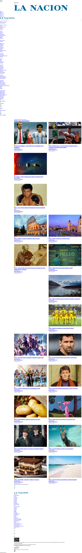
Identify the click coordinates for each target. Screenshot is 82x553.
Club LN (2, 15)
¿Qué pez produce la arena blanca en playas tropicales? (63, 479)
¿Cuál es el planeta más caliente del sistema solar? (28, 176)
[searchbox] (40, 20)
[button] (41, 66)
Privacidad (28, 545)
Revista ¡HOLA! (2, 91)
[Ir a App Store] (16, 541)
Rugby (1, 59)
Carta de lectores (3, 84)
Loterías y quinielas (3, 70)
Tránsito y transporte (3, 24)
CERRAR (1, 0)
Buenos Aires (2, 43)
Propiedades (2, 34)
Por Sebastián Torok (52, 148)
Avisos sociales (2, 83)
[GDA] (16, 548)
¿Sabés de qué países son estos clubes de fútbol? (61, 328)
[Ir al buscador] (15, 4)
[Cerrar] (14, 18)
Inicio (2, 11)
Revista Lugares (2, 92)
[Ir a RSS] (14, 536)
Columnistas (2, 54)
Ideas (1, 87)
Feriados (1, 69)
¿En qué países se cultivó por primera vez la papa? (27, 419)
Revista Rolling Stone (3, 94)
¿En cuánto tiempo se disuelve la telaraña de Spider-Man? (29, 357)
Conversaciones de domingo (4, 85)
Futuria (1, 31)
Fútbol (1, 58)
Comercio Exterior (3, 35)
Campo (1, 33)
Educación (1, 45)
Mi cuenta (2, 16)
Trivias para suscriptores (22, 119)
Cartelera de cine (2, 76)
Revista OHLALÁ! (2, 90)
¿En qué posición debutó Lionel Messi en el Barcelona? (63, 357)
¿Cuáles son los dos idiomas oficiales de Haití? (61, 268)
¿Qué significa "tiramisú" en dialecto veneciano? (26, 479)
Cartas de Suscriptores (3, 55)
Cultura (1, 46)
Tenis (1, 60)
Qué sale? (1, 75)
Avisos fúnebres (2, 82)
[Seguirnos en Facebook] (14, 528)
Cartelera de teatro (3, 77)
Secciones (2, 13)
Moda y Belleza (2, 72)
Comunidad (2, 47)
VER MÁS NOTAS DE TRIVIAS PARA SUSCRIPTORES (21, 484)
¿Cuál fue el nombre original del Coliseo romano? (27, 238)
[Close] (14, 485)
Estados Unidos (2, 40)
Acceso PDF (2, 80)
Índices (1, 37)
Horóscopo (2, 68)
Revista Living (2, 93)
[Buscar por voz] (81, 20)
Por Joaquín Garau (17, 148)
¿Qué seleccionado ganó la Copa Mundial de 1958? (27, 388)
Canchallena (2, 61)
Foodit (2, 14)
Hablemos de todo (3, 50)
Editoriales (1, 53)
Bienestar (1, 48)
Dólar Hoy (1, 32)
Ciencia (1, 49)
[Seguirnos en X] (14, 531)
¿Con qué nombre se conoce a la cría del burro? (61, 448)
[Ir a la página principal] (41, 10)
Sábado (1, 86)
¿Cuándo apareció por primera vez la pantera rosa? (62, 419)
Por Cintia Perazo (17, 178)
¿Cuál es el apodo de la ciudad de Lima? (59, 238)
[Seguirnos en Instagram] (14, 533)
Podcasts (1, 71)
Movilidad (1, 36)
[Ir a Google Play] (16, 539)
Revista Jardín (2, 95)
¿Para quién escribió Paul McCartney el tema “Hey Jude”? (63, 388)
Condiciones (25, 545)
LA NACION (16, 119)
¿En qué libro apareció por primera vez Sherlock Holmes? (29, 448)
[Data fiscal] (14, 551)
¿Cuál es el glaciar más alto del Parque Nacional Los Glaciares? (64, 298)
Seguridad (1, 44)
